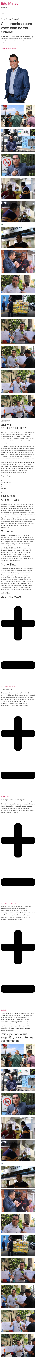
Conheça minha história (8, 48)
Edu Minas (9, 3)
